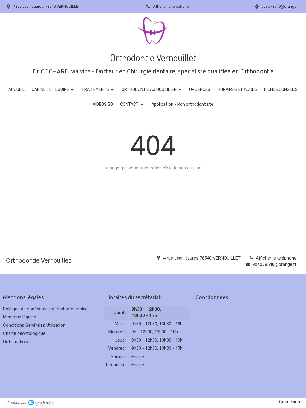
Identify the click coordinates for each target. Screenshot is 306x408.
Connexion (289, 401)
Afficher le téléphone (171, 6)
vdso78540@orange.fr (274, 264)
